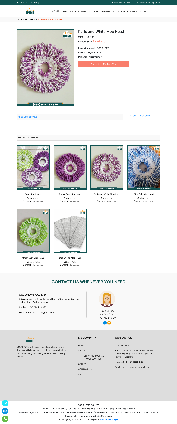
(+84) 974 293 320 (36, 307)
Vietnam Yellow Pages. (109, 420)
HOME (55, 11)
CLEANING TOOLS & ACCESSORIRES (93, 11)
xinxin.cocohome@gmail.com (40, 312)
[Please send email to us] (3, 403)
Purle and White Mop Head (107, 194)
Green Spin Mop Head (33, 258)
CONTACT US (134, 11)
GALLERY (120, 11)
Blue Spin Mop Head (144, 194)
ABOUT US (68, 11)
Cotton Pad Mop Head (70, 258)
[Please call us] (3, 419)
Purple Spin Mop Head (70, 194)
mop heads (30, 19)
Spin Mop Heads (33, 194)
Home (19, 19)
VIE (144, 11)
